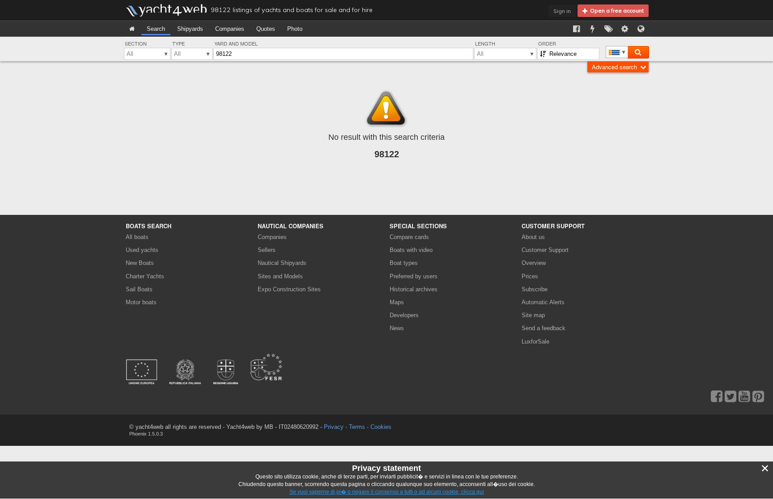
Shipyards (190, 28)
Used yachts (142, 250)
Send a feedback (543, 328)
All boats (137, 237)
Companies (229, 28)
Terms (357, 427)
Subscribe (535, 289)
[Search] (638, 52)
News (397, 328)
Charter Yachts (145, 276)
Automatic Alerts (543, 302)
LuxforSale (535, 341)
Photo (294, 28)
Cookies (380, 427)
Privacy (334, 427)
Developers (406, 315)
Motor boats (141, 302)
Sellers (267, 250)
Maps (397, 302)
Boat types (404, 263)
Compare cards (409, 237)
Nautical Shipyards (282, 263)
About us (533, 237)
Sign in (562, 11)
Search (156, 28)
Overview (534, 263)
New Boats (140, 263)
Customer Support (545, 250)
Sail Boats (139, 289)
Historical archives (413, 289)
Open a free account (615, 10)
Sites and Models (280, 276)
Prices (530, 276)
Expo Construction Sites (289, 289)
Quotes (265, 28)
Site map (533, 315)
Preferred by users (413, 276)
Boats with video (411, 250)
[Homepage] (132, 29)
